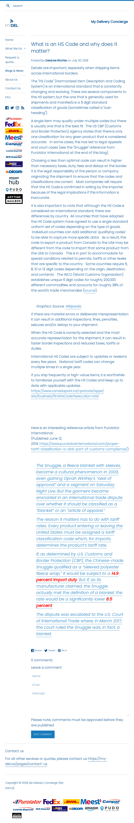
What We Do (15, 49)
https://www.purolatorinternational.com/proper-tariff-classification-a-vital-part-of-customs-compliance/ (79, 446)
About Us (11, 80)
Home (9, 40)
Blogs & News (14, 71)
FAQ (7, 97)
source (89, 290)
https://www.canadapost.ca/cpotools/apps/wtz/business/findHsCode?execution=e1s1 (67, 394)
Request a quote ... (12, 59)
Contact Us (13, 88)
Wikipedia (73, 306)
